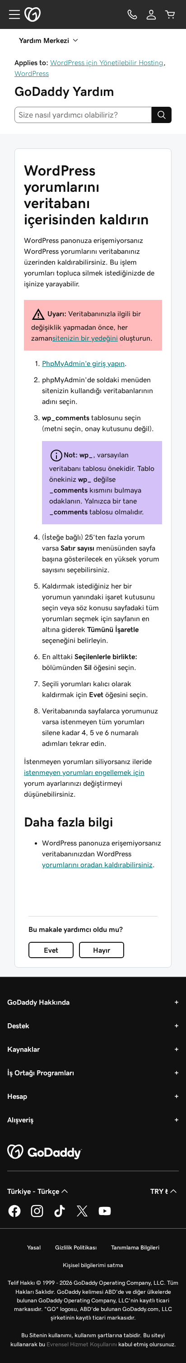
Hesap (17, 1096)
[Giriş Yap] (151, 14)
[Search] (162, 115)
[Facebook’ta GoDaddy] (14, 1215)
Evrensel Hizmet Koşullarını (81, 1344)
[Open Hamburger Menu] (10, 14)
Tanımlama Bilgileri (135, 1247)
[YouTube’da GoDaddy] (105, 1215)
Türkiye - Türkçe (33, 1191)
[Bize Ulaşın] (132, 14)
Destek (18, 1025)
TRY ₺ (159, 1191)
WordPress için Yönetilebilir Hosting (106, 62)
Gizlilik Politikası (76, 1247)
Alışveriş (20, 1119)
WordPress (31, 73)
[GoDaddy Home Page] (44, 1152)
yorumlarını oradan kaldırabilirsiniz (97, 864)
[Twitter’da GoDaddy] (82, 1215)
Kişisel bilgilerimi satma (93, 1265)
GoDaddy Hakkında (38, 1002)
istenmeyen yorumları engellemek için (84, 772)
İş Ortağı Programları (40, 1072)
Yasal (34, 1247)
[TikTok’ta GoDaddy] (59, 1215)
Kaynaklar (23, 1049)
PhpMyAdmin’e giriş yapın (83, 363)
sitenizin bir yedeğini (85, 338)
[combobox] (83, 115)
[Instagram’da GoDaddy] (37, 1215)
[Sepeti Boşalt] (170, 14)
